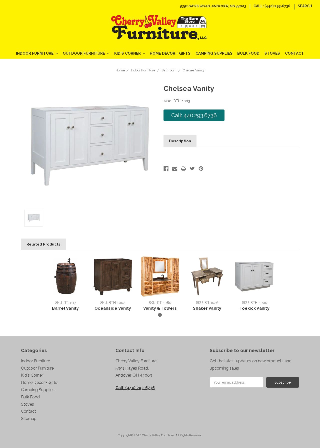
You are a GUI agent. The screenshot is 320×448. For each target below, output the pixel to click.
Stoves (272, 53)
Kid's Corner (128, 53)
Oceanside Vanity (112, 308)
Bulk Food (248, 53)
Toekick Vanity (255, 308)
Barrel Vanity (65, 308)
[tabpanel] (65, 283)
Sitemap (28, 418)
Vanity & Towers (160, 308)
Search (305, 6)
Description (180, 141)
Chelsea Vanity (193, 70)
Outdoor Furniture (84, 53)
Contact (294, 53)
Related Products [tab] (43, 244)
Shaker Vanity (207, 308)
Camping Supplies (214, 53)
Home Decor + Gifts (170, 53)
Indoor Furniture (35, 53)
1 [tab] (160, 315)
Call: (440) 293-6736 (272, 6)
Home (120, 70)
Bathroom (169, 70)
